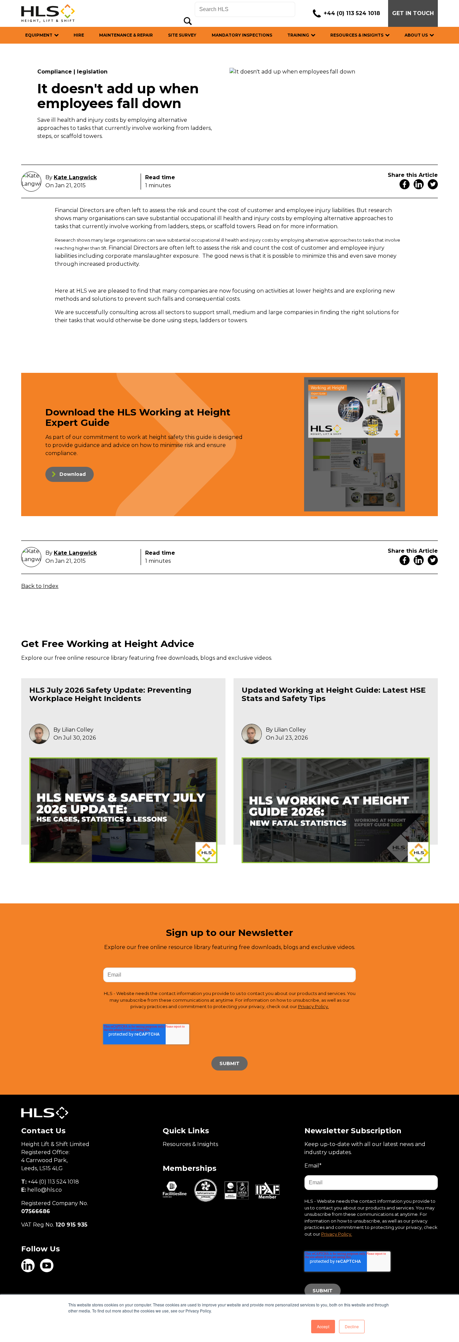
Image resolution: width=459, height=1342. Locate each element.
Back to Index (39, 586)
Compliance (54, 71)
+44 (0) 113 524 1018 (352, 13)
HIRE (79, 35)
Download (72, 474)
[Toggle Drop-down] (60, 35)
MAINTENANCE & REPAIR (126, 35)
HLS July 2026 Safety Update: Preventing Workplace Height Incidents (110, 694)
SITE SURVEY (182, 35)
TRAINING (298, 35)
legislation (92, 71)
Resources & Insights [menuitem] (190, 1144)
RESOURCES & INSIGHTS (356, 35)
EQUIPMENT (38, 35)
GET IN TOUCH (413, 13)
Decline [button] (352, 1326)
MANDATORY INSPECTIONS (242, 35)
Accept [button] (323, 1326)
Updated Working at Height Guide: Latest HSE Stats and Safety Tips (334, 694)
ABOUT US (416, 35)
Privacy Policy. (313, 1006)
